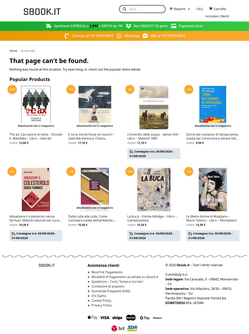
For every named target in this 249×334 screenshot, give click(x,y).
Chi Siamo (99, 296)
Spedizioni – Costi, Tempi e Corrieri (117, 281)
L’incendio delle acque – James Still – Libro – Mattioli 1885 (153, 136)
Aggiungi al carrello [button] (154, 164)
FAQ (199, 9)
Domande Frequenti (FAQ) (111, 291)
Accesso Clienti (217, 16)
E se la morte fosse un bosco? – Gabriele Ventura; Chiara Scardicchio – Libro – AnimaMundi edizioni (93, 136)
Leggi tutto (36, 151)
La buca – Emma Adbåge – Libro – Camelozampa (152, 218)
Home (13, 51)
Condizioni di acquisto (108, 286)
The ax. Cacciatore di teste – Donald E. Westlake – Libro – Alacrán (35, 136)
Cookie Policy (101, 300)
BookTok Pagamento (107, 272)
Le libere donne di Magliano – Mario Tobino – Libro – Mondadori (211, 218)
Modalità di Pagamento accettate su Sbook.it (125, 277)
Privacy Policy (102, 305)
